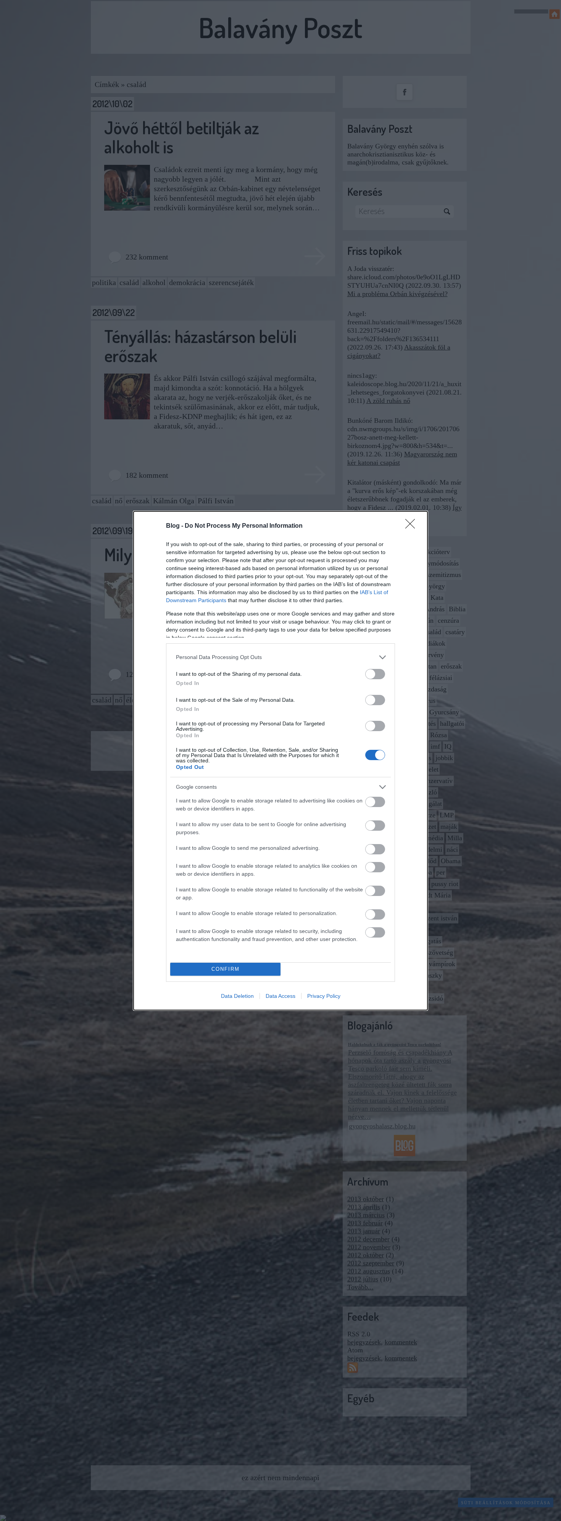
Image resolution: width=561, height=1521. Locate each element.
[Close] (412, 526)
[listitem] (280, 657)
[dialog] (280, 760)
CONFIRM (225, 969)
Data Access (280, 996)
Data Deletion (237, 996)
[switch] (375, 674)
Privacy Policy (323, 996)
